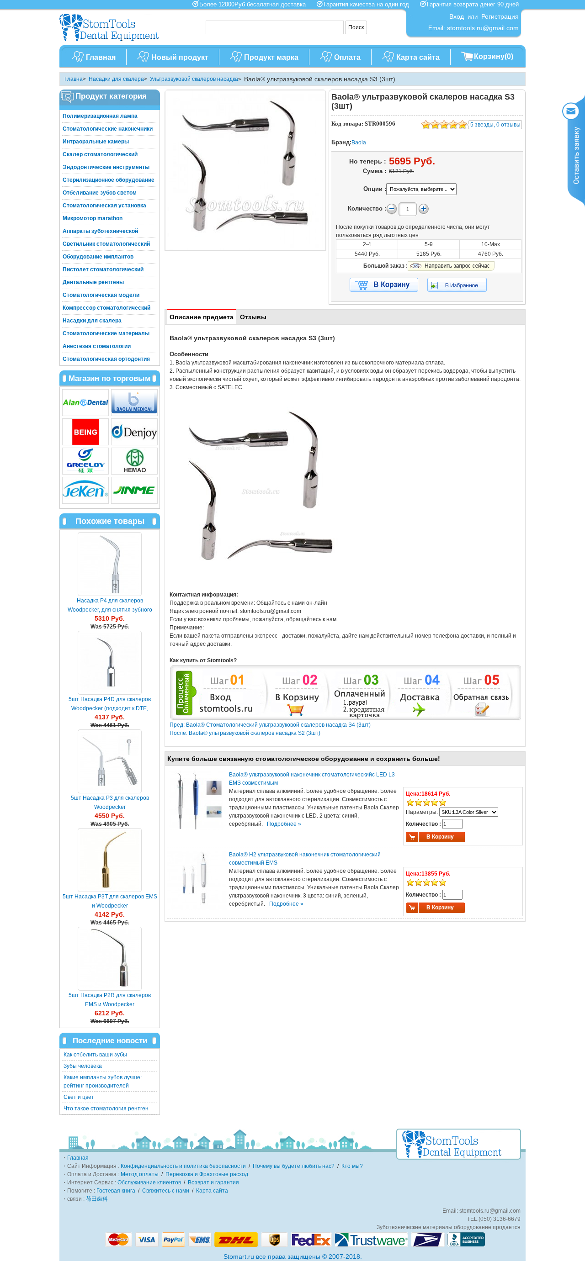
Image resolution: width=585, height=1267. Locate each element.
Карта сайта (418, 57)
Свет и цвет (79, 1097)
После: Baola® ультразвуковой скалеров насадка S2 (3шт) (245, 733)
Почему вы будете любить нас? (294, 1166)
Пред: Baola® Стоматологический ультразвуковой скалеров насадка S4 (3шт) (270, 725)
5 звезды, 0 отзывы (495, 124)
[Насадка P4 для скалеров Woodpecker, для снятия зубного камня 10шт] (109, 564)
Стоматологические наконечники (108, 129)
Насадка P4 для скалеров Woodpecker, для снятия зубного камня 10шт (110, 609)
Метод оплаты (140, 1174)
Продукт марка (271, 57)
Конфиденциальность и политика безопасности (183, 1166)
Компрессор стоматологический (106, 308)
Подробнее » (284, 824)
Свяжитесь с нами (165, 1191)
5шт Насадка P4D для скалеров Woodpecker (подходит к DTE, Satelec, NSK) (110, 708)
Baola (358, 142)
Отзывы (253, 317)
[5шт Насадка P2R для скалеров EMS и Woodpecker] (109, 958)
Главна (73, 79)
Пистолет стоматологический (103, 269)
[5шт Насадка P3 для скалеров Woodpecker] (109, 761)
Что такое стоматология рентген (106, 1108)
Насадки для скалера (116, 79)
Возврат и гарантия (213, 1182)
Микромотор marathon (92, 218)
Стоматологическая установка (104, 205)
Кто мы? (352, 1166)
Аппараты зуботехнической (100, 231)
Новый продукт (179, 57)
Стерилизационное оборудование (108, 180)
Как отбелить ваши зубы (95, 1054)
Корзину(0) (493, 56)
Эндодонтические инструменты (106, 167)
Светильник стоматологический (106, 244)
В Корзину (440, 837)
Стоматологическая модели (101, 295)
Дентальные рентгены (93, 282)
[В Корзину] (384, 285)
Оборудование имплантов (98, 256)
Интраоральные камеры (96, 141)
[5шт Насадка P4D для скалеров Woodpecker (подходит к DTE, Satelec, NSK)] (109, 662)
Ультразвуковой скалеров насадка (194, 79)
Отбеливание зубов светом (100, 193)
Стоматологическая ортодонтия (106, 359)
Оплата (347, 57)
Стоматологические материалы (106, 333)
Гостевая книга (115, 1191)
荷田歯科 (97, 1199)
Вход (456, 16)
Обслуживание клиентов (149, 1182)
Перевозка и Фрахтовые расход (206, 1174)
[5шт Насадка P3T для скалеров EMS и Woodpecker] (109, 860)
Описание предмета (202, 317)
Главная (101, 57)
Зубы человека (83, 1066)
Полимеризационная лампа (100, 116)
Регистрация (500, 16)
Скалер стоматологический (100, 154)
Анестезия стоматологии (97, 346)
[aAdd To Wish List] (462, 285)
